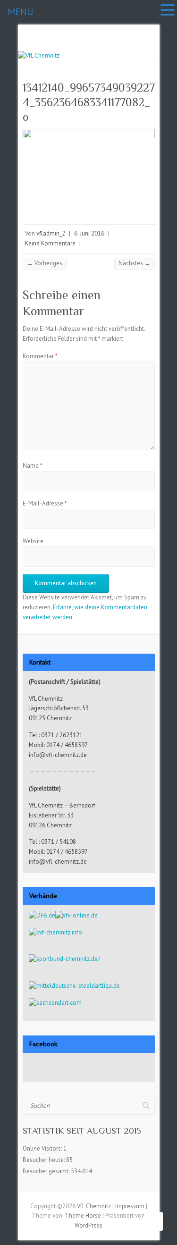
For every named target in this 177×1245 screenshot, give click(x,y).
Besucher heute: (44, 1160)
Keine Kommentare (50, 243)
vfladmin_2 (50, 233)
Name (32, 466)
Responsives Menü (149, 46)
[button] (167, 10)
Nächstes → (134, 263)
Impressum (129, 1206)
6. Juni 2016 (89, 233)
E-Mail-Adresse (45, 503)
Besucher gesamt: (47, 1171)
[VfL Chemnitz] (38, 55)
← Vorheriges (44, 263)
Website (33, 541)
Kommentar (40, 356)
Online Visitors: (43, 1148)
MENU (20, 12)
